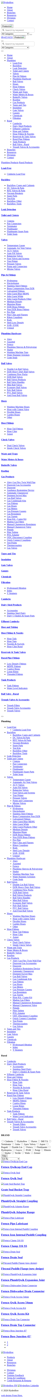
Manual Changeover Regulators (21, 524)
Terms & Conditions (16, 1378)
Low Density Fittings (16, 663)
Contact (10, 20)
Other (9, 417)
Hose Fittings (19, 86)
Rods (9, 320)
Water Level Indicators (17, 688)
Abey (9, 339)
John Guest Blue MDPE (18, 293)
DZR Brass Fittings (16, 307)
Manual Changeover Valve (19, 527)
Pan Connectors (14, 223)
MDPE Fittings (14, 666)
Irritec (9, 590)
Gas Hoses (12, 506)
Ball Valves (18, 81)
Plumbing (11, 60)
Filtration (17, 118)
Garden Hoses (13, 414)
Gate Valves (18, 110)
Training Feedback (15, 1375)
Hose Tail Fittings (15, 428)
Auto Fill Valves (14, 253)
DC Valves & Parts (15, 188)
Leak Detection (20, 68)
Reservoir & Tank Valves (24, 136)
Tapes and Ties (19, 105)
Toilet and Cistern (21, 71)
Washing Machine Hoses (18, 407)
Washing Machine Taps (17, 352)
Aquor (10, 434)
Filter (4, 1156)
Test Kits (11, 198)
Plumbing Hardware (22, 79)
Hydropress (12, 280)
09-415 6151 (7, 37)
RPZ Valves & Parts (16, 190)
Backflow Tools (14, 204)
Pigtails (10, 529)
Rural (9, 121)
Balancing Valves (15, 256)
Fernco (10, 344)
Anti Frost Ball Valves (17, 395)
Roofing (16, 100)
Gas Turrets (12, 516)
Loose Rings (12, 671)
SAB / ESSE (13, 325)
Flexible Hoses (13, 412)
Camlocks (17, 123)
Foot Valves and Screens (18, 258)
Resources (11, 15)
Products (11, 1357)
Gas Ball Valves (14, 498)
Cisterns (10, 221)
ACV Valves (13, 250)
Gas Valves (12, 548)
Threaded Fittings (15, 674)
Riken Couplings (14, 317)
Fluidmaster (12, 229)
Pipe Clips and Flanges (17, 314)
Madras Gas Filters (15, 521)
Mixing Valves (13, 269)
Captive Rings (13, 669)
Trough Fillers (13, 705)
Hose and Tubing (20, 131)
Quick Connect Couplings (19, 540)
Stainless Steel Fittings (17, 286)
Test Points (12, 542)
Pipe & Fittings (19, 76)
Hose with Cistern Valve (18, 409)
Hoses (15, 84)
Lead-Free (17, 63)
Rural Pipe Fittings (21, 139)
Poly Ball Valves (14, 390)
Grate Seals (12, 357)
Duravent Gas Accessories (19, 485)
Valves (16, 73)
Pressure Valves (14, 264)
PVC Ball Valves (14, 392)
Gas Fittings (12, 503)
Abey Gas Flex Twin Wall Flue (21, 482)
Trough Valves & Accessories (26, 147)
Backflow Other (14, 201)
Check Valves (19, 89)
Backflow (17, 65)
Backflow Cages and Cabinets (20, 185)
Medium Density (14, 301)
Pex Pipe (11, 312)
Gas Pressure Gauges (16, 511)
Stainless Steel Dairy (16, 613)
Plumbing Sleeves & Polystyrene (22, 347)
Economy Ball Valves (17, 387)
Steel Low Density (15, 322)
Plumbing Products (9, 162)
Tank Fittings (13, 685)
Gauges (16, 113)
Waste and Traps (20, 92)
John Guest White (15, 296)
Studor (10, 349)
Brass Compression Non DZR (20, 288)
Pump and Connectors (17, 266)
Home (10, 7)
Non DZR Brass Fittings (18, 309)
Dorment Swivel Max (17, 495)
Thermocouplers (14, 545)
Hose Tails (12, 638)
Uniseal (10, 328)
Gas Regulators (14, 514)
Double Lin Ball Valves (17, 369)
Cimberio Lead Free (16, 174)
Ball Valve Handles (15, 382)
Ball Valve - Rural (21, 144)
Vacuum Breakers (15, 193)
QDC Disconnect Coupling (19, 537)
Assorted (11, 342)
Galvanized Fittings (16, 291)
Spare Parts (12, 196)
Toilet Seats (12, 234)
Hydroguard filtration (16, 588)
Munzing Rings (14, 304)
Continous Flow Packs (17, 374)
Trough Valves (13, 710)
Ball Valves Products (16, 379)
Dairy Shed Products (22, 126)
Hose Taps (12, 641)
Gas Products (19, 102)
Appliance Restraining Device (20, 490)
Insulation (17, 107)
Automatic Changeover (17, 493)
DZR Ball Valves (15, 377)
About (10, 10)
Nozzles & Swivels (15, 644)
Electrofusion (13, 283)
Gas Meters (12, 508)
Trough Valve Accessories (19, 708)
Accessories (12, 610)
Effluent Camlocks (21, 128)
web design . (12, 1395)
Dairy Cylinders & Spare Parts (21, 616)
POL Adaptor (13, 535)
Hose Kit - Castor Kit (16, 519)
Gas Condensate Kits (16, 500)
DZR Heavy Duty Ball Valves (20, 371)
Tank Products (19, 142)
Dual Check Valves (15, 445)
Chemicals (17, 115)
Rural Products (26, 162)
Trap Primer (12, 261)
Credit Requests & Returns (19, 1380)
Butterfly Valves (20, 97)
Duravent (11, 487)
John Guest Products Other (19, 299)
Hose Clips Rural (15, 646)
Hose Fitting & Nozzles (23, 134)
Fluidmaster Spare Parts (17, 231)
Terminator (12, 226)
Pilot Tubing (12, 532)
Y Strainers (12, 593)
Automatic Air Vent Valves (19, 248)
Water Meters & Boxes (23, 94)
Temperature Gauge (16, 245)
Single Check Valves (16, 448)
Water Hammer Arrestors (18, 355)
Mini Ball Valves (14, 385)
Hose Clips (12, 431)
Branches (11, 12)
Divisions (11, 18)
